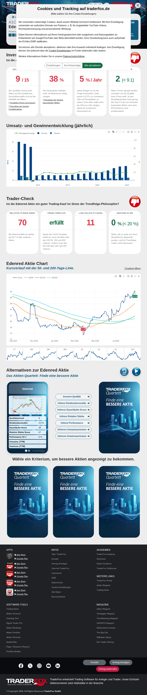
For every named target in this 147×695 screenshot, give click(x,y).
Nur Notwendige (72, 65)
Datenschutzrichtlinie (74, 56)
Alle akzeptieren (92, 65)
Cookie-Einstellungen (60, 50)
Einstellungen (53, 65)
